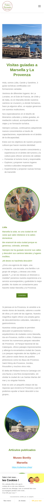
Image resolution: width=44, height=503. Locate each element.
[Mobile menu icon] (39, 6)
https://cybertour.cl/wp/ (22, 467)
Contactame (22, 295)
